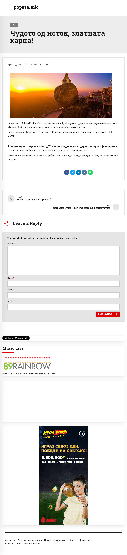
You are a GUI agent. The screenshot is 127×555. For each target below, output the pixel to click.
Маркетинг (85, 540)
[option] (63, 95)
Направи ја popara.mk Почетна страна (23, 543)
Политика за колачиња (55, 540)
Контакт (74, 540)
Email (10, 289)
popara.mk (26, 7)
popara (10, 65)
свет (14, 25)
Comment (12, 243)
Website (10, 301)
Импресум (10, 540)
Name (10, 278)
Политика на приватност (30, 540)
